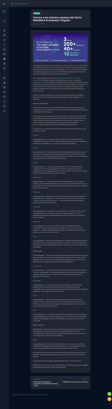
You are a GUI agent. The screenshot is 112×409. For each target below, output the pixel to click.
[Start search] (12, 3)
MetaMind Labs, (41, 82)
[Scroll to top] (109, 404)
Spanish (36, 13)
